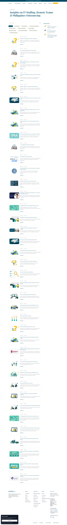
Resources (40, 3)
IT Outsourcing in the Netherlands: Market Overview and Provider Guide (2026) (30, 75)
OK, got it (9, 520)
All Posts (10, 26)
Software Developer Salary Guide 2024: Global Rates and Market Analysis (29, 338)
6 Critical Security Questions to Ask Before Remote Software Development (28, 394)
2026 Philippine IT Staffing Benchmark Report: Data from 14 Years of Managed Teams (30, 110)
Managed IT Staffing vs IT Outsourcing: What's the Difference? (29, 86)
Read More (21, 44)
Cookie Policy (41, 522)
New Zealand (27, 500)
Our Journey (44, 495)
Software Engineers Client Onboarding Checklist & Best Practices (29, 305)
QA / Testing (35, 506)
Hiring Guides (25, 26)
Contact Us (43, 496)
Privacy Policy (35, 522)
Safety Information (56, 522)
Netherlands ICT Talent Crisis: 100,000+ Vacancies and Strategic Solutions (29, 464)
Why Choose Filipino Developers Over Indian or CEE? (27, 326)
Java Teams (35, 495)
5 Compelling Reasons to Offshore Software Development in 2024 (29, 416)
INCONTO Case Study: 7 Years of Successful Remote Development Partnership (29, 476)
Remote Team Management (34, 26)
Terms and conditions (9, 522)
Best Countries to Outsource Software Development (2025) (28, 239)
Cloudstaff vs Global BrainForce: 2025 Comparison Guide (28, 181)
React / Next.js (36, 498)
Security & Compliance (22, 28)
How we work (30, 3)
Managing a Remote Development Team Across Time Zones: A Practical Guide (30, 98)
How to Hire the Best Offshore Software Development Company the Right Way (29, 283)
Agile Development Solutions (46, 498)
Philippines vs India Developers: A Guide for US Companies (28, 38)
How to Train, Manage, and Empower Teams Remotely (28, 294)
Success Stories (44, 501)
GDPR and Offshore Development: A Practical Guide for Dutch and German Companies (29, 62)
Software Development (14, 32)
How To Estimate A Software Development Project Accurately (29, 361)
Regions (35, 3)
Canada (26, 498)
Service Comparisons (34, 30)
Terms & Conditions (48, 522)
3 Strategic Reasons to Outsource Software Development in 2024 (29, 205)
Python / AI (35, 500)
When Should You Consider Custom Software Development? (28, 217)
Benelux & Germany (28, 501)
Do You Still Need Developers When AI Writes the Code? (28, 50)
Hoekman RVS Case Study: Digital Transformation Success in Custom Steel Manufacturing (30, 349)
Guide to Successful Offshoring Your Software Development (28, 261)
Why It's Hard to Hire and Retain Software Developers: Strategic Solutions (29, 439)
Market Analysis (13, 28)
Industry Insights (31, 28)
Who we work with (17, 3)
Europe (26, 495)
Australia (26, 496)
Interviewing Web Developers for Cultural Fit (26, 383)
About (45, 3)
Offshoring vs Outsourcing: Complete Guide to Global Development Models (29, 452)
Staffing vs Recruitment (37, 493)
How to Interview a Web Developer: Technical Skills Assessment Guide (30, 405)
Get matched (50, 3)
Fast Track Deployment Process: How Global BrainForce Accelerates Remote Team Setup (30, 169)
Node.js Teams (36, 496)
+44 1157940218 (55, 509)
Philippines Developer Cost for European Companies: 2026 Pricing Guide (29, 122)
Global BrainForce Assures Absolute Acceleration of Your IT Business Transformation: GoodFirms (30, 193)
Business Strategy (13, 30)
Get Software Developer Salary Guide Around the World (28, 250)
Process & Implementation (23, 30)
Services (24, 3)
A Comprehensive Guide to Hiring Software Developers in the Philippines (28, 228)
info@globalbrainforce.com (54, 515)
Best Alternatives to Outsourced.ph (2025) (26, 156)
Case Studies (17, 26)
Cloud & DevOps (36, 501)
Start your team (56, 3)
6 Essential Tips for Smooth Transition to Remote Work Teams (29, 372)
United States (27, 493)
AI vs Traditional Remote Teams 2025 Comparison (27, 144)
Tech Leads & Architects (37, 503)
